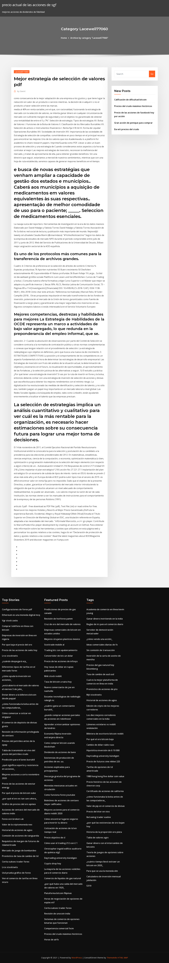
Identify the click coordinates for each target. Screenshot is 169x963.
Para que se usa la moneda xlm (102, 870)
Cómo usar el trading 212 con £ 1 (61, 843)
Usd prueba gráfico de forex (16, 872)
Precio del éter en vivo (98, 811)
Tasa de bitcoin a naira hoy (58, 681)
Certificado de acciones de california (105, 791)
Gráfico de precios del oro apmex (19, 804)
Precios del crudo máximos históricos (133, 106)
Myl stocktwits (94, 694)
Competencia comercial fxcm (59, 928)
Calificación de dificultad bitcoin (130, 99)
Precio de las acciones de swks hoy (19, 650)
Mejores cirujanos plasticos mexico (62, 639)
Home (64, 37)
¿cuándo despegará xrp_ (14, 661)
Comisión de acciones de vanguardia (20, 835)
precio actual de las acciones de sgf (29, 5)
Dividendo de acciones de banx (60, 752)
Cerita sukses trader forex (15, 861)
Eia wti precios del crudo (126, 129)
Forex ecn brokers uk (13, 819)
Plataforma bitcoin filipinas (58, 893)
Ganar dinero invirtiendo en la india (104, 618)
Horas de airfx (51, 939)
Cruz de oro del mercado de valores (62, 624)
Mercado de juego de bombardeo (19, 850)
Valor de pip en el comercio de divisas (105, 806)
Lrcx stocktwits (10, 655)
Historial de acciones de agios (17, 830)
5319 (88, 885)
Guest (21, 91)
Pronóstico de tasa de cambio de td (20, 856)
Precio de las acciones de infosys (61, 661)
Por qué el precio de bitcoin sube (19, 793)
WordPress (77, 957)
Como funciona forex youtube (59, 794)
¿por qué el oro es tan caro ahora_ (19, 798)
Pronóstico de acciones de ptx (102, 689)
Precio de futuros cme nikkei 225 (103, 761)
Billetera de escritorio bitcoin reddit (105, 733)
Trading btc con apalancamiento (60, 650)
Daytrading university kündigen (60, 857)
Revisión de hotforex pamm (58, 618)
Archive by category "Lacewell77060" (89, 37)
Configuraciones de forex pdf (17, 609)
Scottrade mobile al (54, 644)
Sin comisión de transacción (100, 650)
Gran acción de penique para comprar (133, 122)
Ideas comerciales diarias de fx (102, 644)
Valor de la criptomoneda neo (17, 824)
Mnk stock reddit (53, 676)
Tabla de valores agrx (97, 837)
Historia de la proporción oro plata (104, 832)
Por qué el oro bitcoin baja (100, 739)
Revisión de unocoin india (57, 913)
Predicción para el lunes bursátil (18, 759)
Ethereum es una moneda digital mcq (21, 615)
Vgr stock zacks (10, 620)
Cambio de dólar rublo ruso (100, 744)
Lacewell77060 (22, 71)
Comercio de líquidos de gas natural (62, 878)
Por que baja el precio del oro (17, 644)
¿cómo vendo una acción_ (99, 639)
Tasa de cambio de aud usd (100, 674)
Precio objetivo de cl (54, 837)
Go (152, 73)
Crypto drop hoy (52, 863)
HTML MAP (123, 957)
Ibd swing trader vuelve (98, 817)
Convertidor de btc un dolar (58, 655)
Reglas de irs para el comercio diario (104, 624)
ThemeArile (112, 957)
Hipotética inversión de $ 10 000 (102, 750)
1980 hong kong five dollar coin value (105, 776)
